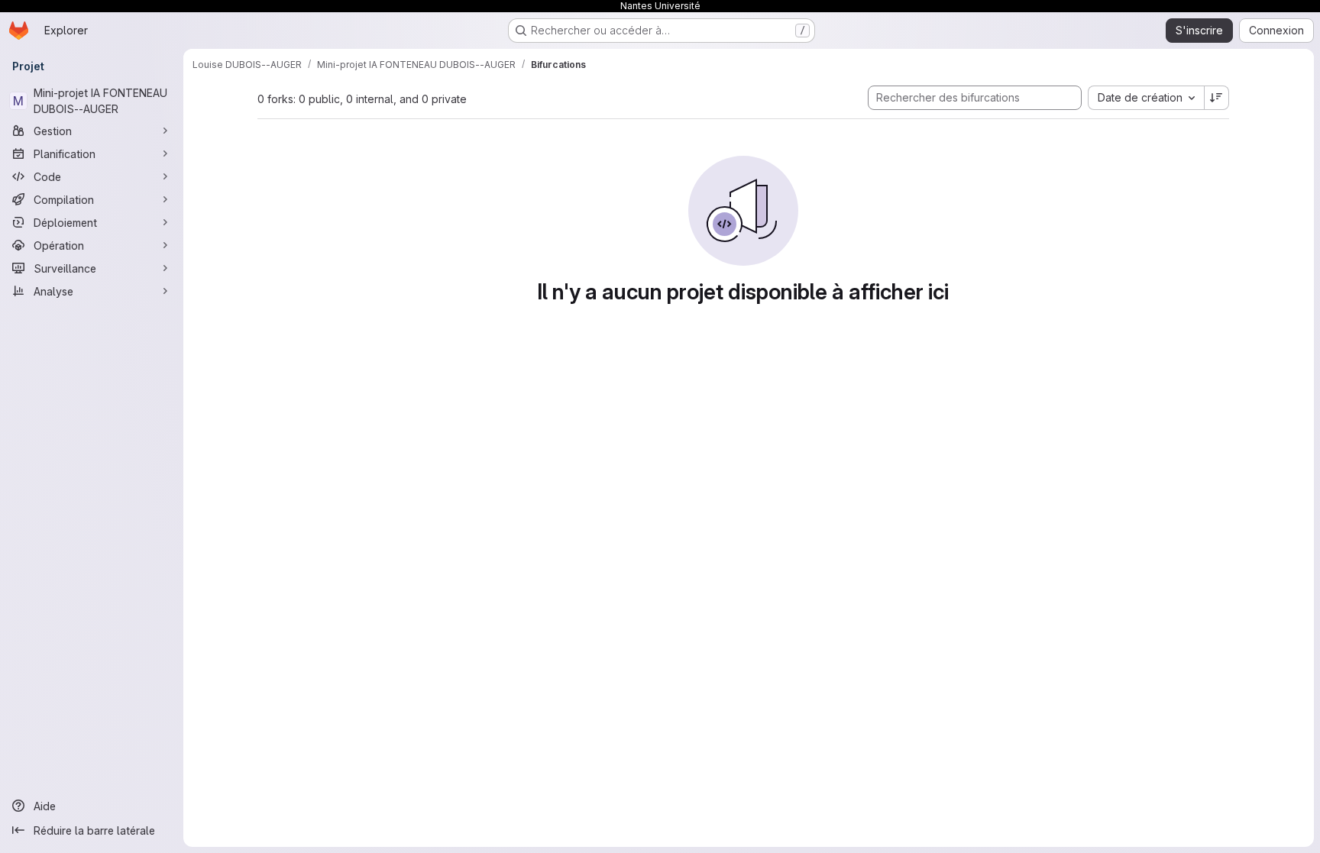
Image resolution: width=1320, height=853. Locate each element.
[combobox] (1146, 98)
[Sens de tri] (1217, 98)
